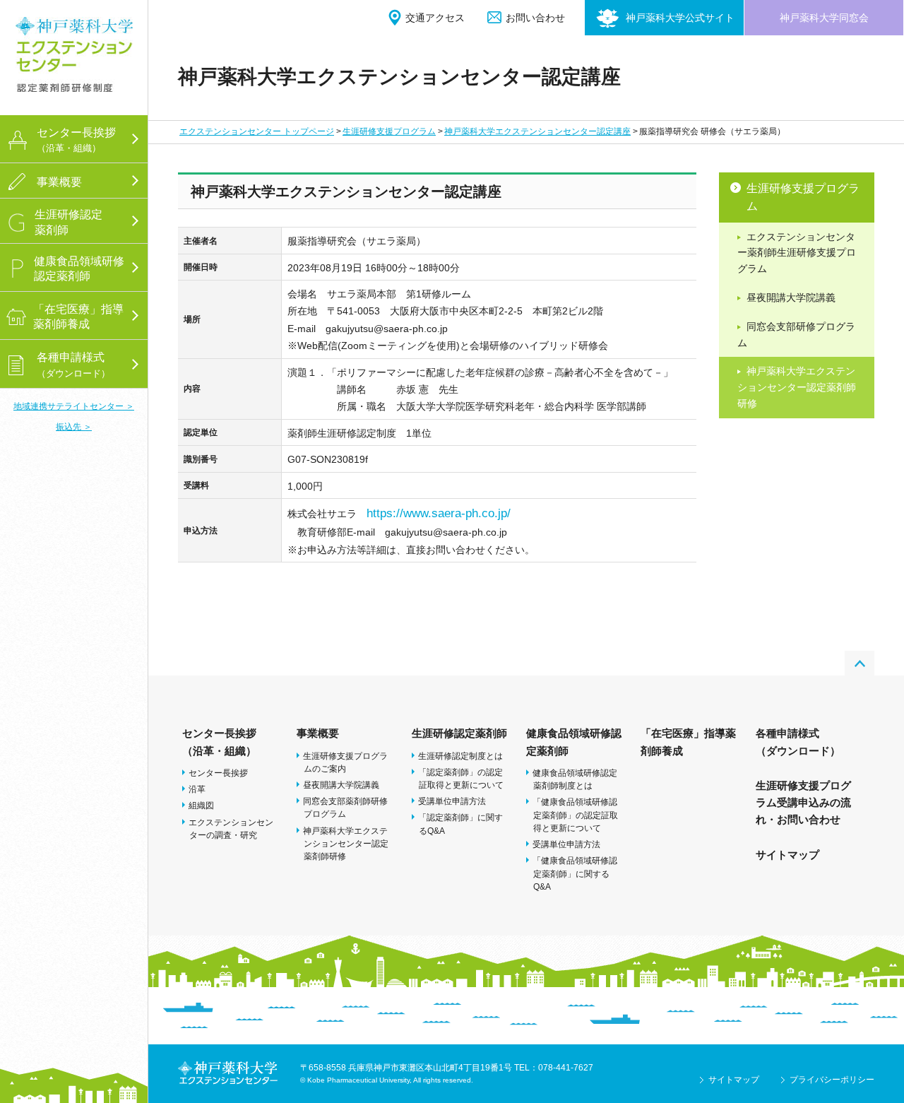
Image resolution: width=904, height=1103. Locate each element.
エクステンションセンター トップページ (256, 131)
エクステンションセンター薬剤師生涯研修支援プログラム (796, 253)
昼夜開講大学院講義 (791, 297)
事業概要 (318, 733)
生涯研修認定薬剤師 (459, 733)
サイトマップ (787, 855)
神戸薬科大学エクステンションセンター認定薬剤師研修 (796, 387)
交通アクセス (435, 17)
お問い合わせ (535, 17)
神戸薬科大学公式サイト (680, 17)
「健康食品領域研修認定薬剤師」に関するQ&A (575, 873)
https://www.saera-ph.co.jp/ (439, 513)
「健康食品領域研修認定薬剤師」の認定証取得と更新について (575, 814)
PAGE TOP (859, 663)
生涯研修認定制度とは (460, 756)
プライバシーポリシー (832, 1080)
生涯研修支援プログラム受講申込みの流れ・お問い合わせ (803, 802)
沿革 (197, 789)
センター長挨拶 (218, 773)
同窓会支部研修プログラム (796, 334)
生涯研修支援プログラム (389, 131)
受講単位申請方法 (452, 801)
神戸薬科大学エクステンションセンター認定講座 (537, 131)
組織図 (201, 805)
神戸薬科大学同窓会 (824, 17)
